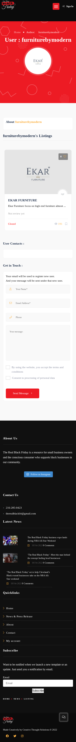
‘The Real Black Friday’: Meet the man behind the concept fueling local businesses (49, 556)
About (10, 624)
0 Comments (48, 545)
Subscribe (38, 690)
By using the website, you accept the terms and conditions (38, 369)
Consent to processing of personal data (33, 377)
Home (17, 32)
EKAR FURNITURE (22, 200)
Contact (10, 632)
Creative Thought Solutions (36, 729)
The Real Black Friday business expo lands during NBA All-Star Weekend (47, 539)
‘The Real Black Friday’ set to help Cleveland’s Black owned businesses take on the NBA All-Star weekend (28, 575)
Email (6, 677)
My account (13, 640)
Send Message (21, 393)
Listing (29, 699)
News (17, 699)
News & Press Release (19, 616)
